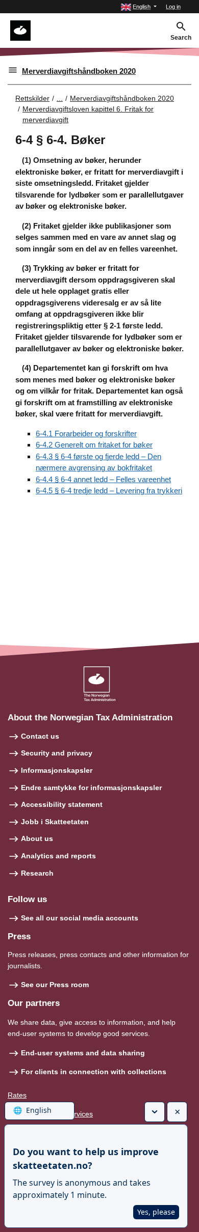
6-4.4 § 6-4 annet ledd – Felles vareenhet (103, 479)
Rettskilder (32, 98)
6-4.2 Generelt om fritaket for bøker (94, 444)
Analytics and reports (58, 856)
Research (37, 873)
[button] (139, 7)
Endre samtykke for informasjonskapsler (91, 787)
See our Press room (55, 985)
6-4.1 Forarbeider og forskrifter (86, 433)
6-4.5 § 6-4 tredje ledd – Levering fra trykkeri (109, 490)
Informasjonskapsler (56, 770)
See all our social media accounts (79, 918)
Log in (173, 7)
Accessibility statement (62, 804)
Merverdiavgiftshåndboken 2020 (79, 71)
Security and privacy (56, 753)
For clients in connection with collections (93, 1072)
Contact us (40, 736)
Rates (17, 1095)
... (60, 98)
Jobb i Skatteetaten (55, 822)
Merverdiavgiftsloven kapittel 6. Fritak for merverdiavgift (88, 114)
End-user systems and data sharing (83, 1053)
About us (37, 838)
